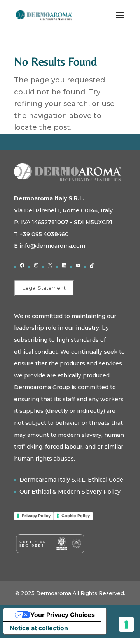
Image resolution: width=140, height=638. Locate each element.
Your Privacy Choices (62, 615)
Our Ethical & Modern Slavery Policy (70, 491)
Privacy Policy (36, 515)
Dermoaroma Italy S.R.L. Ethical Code (71, 479)
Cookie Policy (75, 515)
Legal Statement (44, 288)
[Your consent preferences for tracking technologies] (126, 624)
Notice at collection (39, 628)
